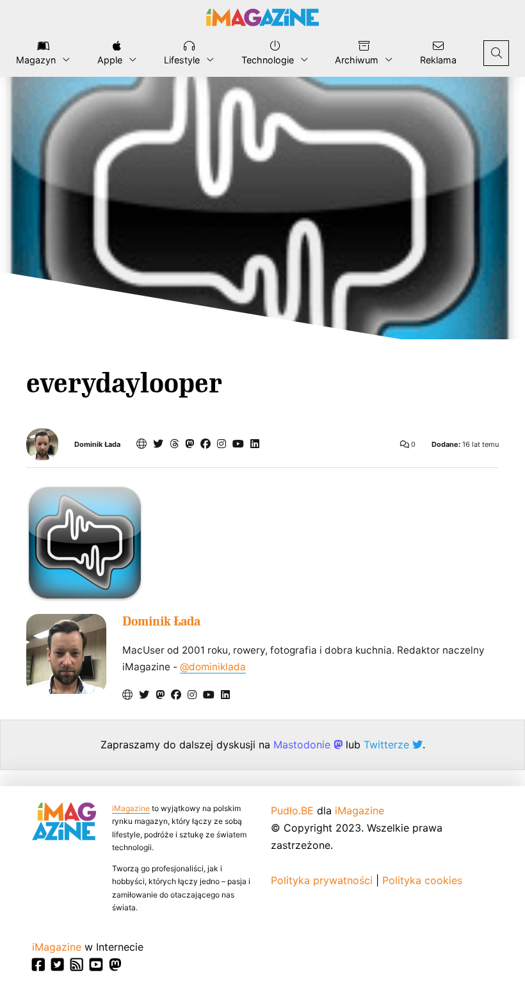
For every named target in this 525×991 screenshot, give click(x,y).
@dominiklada (213, 667)
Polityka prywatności (322, 880)
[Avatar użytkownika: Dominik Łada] (66, 654)
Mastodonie (303, 744)
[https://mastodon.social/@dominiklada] (189, 443)
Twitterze (388, 744)
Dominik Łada (97, 444)
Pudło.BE (292, 810)
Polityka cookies (422, 880)
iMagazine (131, 808)
